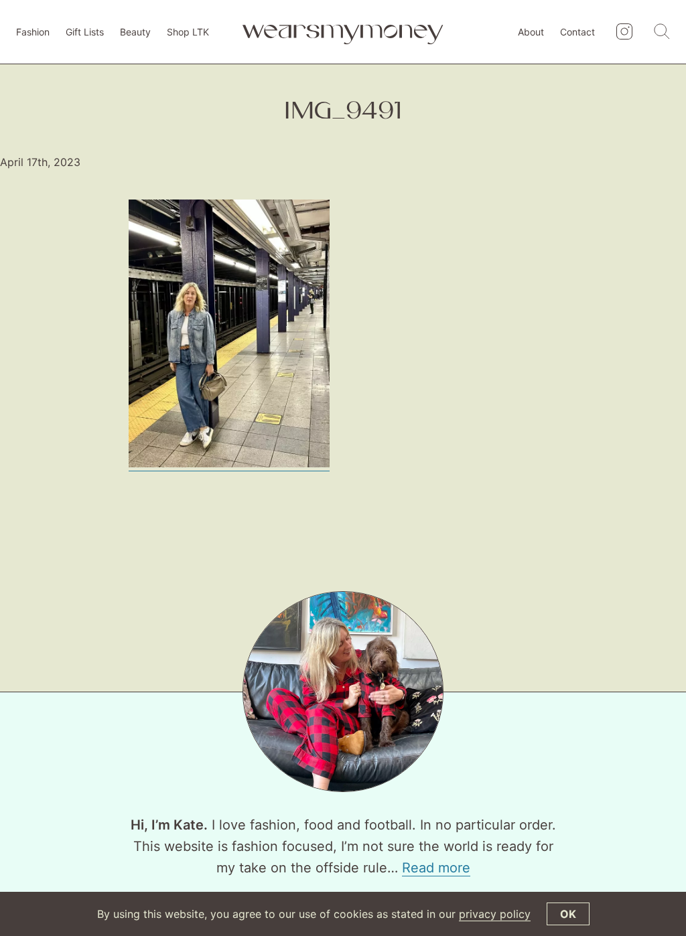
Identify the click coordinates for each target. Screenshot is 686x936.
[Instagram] (624, 32)
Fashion (33, 31)
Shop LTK (188, 31)
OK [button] (568, 914)
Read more (436, 868)
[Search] (662, 32)
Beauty (135, 31)
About (531, 31)
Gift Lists (85, 31)
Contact (577, 31)
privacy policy (495, 914)
